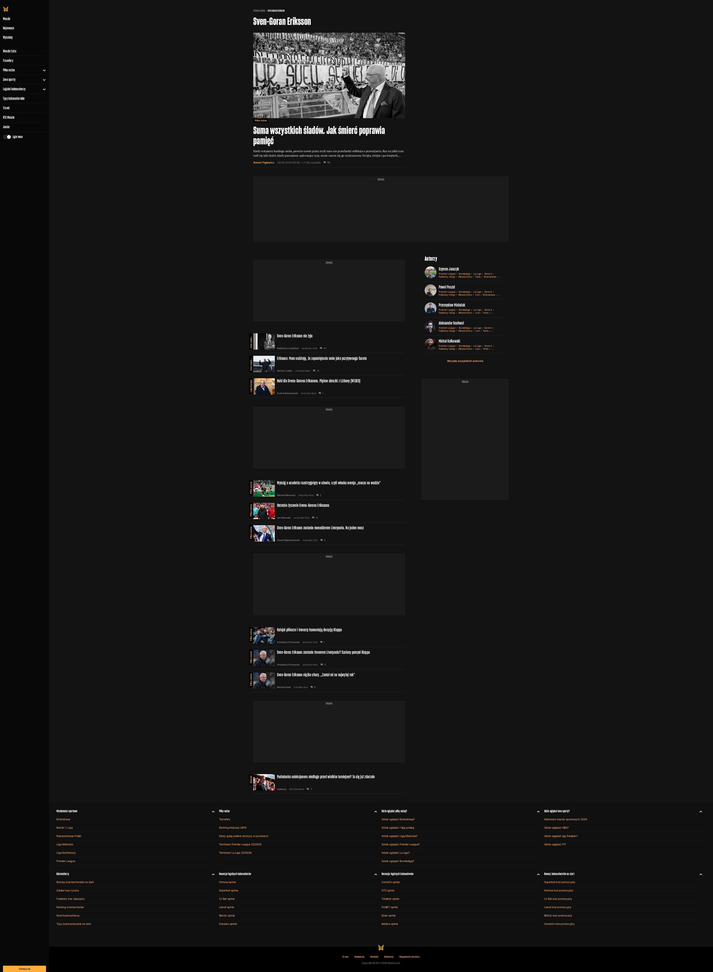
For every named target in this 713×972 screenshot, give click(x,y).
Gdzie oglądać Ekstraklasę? (398, 819)
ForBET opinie (390, 907)
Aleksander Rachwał (451, 323)
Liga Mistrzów (64, 844)
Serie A (488, 273)
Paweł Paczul (447, 287)
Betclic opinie (227, 915)
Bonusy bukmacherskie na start (75, 882)
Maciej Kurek (284, 687)
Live (477, 294)
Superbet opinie (228, 890)
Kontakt (374, 956)
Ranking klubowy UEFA (233, 827)
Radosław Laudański (288, 348)
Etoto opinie (388, 915)
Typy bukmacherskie (14, 98)
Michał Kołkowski (286, 495)
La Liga (477, 273)
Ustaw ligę (497, 348)
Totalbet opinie (390, 898)
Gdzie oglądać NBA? (556, 827)
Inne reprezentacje (251, 340)
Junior (6, 126)
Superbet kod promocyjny (559, 882)
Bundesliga (464, 273)
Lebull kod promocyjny (557, 907)
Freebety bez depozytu (70, 898)
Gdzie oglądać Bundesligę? (398, 861)
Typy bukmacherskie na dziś (73, 923)
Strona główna (259, 10)
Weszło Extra (9, 51)
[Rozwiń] (43, 70)
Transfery (8, 60)
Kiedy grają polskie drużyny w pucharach (243, 835)
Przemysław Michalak (452, 305)
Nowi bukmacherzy (68, 915)
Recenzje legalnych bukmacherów (235, 874)
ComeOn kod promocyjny (559, 923)
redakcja (281, 789)
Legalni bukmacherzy (14, 89)
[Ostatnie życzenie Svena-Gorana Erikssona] (329, 511)
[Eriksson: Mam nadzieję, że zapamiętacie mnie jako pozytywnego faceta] (329, 364)
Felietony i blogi (447, 276)
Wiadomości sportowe (66, 811)
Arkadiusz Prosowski (288, 642)
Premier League (447, 273)
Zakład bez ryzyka (67, 890)
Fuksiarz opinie (228, 923)
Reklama (388, 956)
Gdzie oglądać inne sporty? (557, 811)
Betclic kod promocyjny (558, 915)
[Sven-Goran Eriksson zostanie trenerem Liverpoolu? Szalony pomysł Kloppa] (329, 658)
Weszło (251, 779)
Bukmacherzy (62, 874)
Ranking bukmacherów (70, 907)
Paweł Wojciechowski (288, 540)
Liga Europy (251, 386)
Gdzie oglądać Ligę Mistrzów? (400, 835)
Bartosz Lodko (284, 371)
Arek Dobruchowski (287, 393)
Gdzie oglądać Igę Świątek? (560, 835)
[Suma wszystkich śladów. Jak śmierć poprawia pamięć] (329, 98)
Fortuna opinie (227, 882)
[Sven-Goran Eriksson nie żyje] (329, 341)
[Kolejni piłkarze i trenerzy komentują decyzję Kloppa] (329, 635)
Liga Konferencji (65, 852)
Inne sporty (9, 79)
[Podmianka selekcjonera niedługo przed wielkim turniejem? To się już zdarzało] (329, 782)
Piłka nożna (9, 70)
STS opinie (388, 890)
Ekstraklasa (490, 276)
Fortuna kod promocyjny (558, 890)
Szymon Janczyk (449, 269)
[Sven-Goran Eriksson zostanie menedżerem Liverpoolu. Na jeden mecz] (329, 533)
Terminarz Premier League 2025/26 (240, 844)
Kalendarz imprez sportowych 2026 (565, 819)
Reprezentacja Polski (68, 835)
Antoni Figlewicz (263, 162)
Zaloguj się (24, 968)
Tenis (478, 276)
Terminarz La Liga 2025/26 (235, 852)
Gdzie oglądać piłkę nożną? (394, 811)
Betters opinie (390, 923)
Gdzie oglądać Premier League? (401, 844)
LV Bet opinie (227, 898)
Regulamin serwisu (409, 956)
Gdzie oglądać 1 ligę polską (398, 827)
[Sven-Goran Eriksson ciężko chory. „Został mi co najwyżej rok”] (329, 680)
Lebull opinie (226, 907)
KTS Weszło (8, 117)
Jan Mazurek (284, 517)
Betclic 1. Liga (64, 827)
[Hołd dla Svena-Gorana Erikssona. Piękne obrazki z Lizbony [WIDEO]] (329, 386)
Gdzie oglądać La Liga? (396, 852)
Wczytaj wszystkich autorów (465, 360)
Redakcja (359, 956)
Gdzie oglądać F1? (555, 844)
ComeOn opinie (391, 882)
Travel (6, 108)
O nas (345, 956)
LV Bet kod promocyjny (558, 898)
